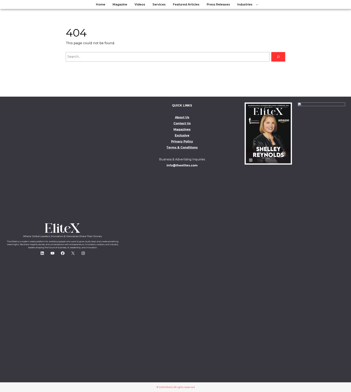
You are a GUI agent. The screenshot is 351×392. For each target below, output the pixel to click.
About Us (182, 117)
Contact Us (182, 123)
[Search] (278, 57)
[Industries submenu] (257, 4)
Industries (244, 4)
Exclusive (182, 135)
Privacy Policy (182, 141)
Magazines (181, 129)
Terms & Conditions (182, 147)
